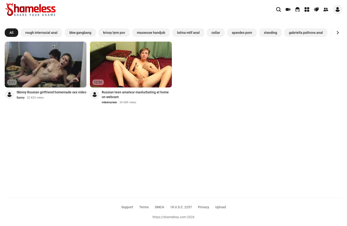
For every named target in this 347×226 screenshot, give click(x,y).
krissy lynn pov (114, 33)
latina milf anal (188, 33)
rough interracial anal (41, 33)
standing (270, 33)
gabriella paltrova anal (306, 33)
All (11, 33)
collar (216, 33)
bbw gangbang (80, 33)
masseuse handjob (151, 33)
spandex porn (242, 33)
